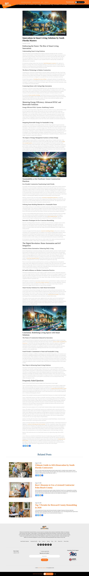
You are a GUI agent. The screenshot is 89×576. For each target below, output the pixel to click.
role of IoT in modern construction (42, 282)
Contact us (46, 2)
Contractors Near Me (36, 2)
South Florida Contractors (26, 2)
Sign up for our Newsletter (44, 553)
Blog (42, 2)
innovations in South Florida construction (49, 197)
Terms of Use (60, 541)
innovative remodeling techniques (47, 230)
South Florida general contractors (50, 63)
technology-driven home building (40, 79)
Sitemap (48, 541)
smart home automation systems (33, 258)
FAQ (55, 541)
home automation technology (34, 95)
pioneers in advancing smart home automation (36, 424)
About (52, 541)
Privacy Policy (66, 541)
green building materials (52, 216)
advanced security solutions (53, 294)
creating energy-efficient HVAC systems (58, 388)
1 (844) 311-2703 (16, 552)
